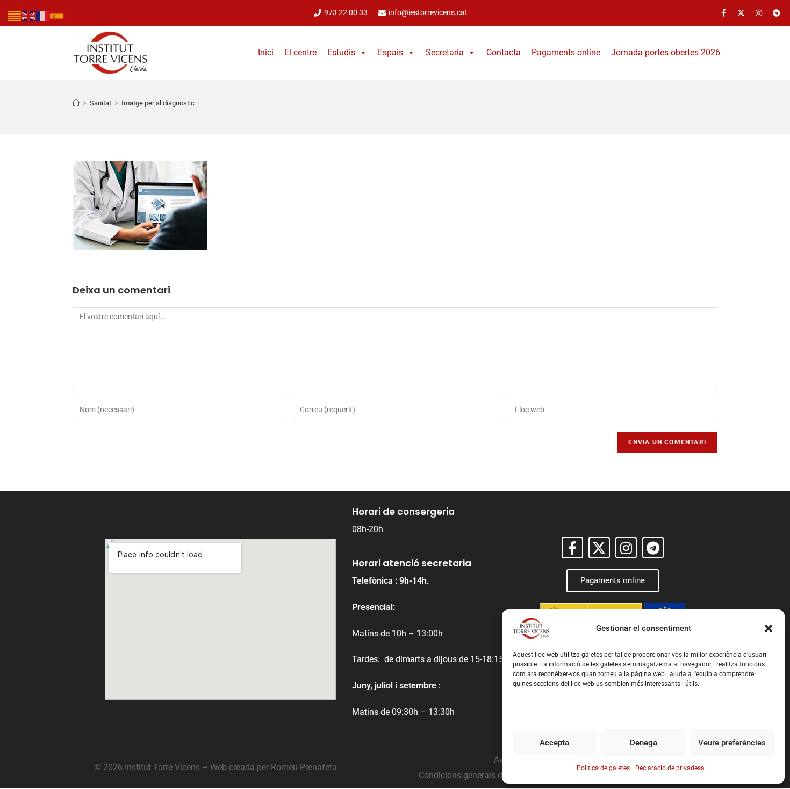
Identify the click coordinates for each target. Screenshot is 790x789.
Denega (643, 743)
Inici (266, 52)
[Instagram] (758, 12)
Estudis (341, 52)
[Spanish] (57, 15)
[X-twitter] (741, 12)
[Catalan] (15, 15)
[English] (29, 15)
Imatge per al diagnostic (158, 103)
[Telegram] (776, 12)
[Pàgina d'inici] (76, 103)
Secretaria (445, 52)
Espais (390, 52)
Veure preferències (732, 743)
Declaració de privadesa (670, 768)
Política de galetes (603, 768)
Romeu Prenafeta (304, 767)
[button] (768, 628)
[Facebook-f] (723, 12)
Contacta (503, 52)
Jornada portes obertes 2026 (665, 52)
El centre (300, 52)
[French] (43, 15)
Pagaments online (566, 52)
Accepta (554, 743)
